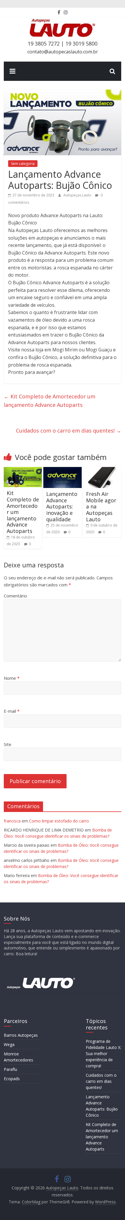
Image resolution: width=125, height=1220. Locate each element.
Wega (9, 1044)
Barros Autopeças (21, 1035)
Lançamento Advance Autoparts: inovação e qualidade (61, 506)
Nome (11, 678)
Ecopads (12, 1078)
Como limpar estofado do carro (59, 821)
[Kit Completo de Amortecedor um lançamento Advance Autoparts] (23, 470)
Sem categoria (23, 163)
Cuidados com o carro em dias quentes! (68, 430)
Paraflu (10, 1069)
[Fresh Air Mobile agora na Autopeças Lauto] (102, 470)
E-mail (11, 711)
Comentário (15, 596)
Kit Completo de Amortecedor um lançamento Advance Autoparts (49, 400)
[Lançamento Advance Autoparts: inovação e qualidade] (62, 470)
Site (7, 744)
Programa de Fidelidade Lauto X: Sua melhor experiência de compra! (103, 1053)
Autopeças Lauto (77, 195)
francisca (12, 821)
